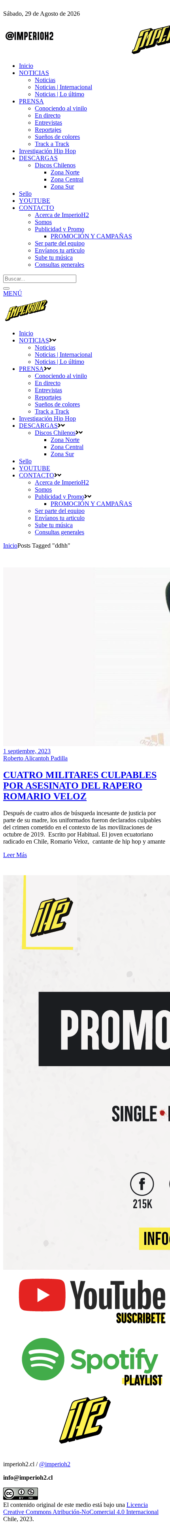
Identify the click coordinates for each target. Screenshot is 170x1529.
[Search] (6, 288)
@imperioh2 (54, 1464)
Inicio (10, 545)
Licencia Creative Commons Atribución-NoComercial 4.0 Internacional (81, 1508)
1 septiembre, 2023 (27, 751)
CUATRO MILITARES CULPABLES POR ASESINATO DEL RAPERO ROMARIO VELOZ (80, 785)
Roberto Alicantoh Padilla (35, 758)
